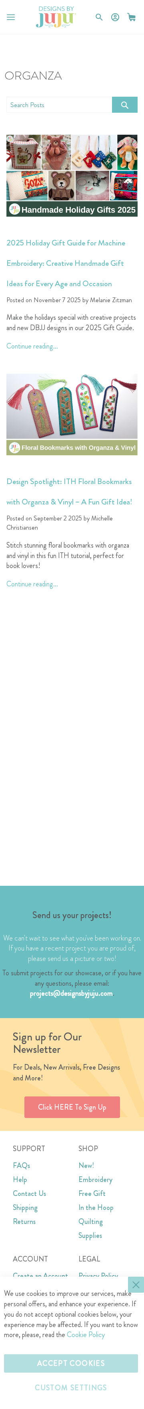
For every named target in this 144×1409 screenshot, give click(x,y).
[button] (131, 17)
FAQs (21, 1165)
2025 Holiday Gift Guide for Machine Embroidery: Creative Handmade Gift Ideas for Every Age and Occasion (65, 263)
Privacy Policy (98, 1276)
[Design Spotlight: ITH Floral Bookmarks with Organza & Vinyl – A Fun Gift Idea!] (72, 415)
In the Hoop (96, 1207)
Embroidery (95, 1179)
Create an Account (40, 1276)
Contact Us (29, 1193)
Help (20, 1179)
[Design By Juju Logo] (56, 17)
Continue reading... (32, 346)
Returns (24, 1221)
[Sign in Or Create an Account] (115, 17)
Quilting (90, 1221)
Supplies (90, 1235)
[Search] (125, 105)
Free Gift (92, 1193)
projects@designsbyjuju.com (71, 993)
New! (86, 1165)
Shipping (25, 1207)
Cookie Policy (86, 1334)
